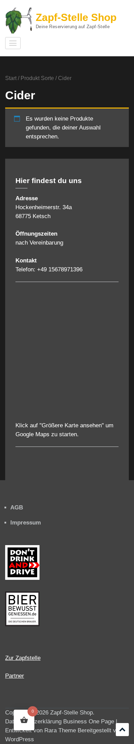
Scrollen (122, 729)
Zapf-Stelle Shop (76, 17)
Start (10, 78)
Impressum (25, 522)
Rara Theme (60, 730)
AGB (16, 507)
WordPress (19, 739)
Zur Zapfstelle (23, 658)
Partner (14, 676)
